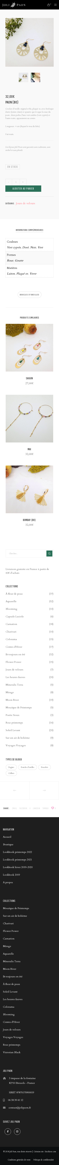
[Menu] (54, 4)
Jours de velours (25, 203)
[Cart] (47, 4)
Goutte (19, 261)
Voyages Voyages (16, 745)
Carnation (11, 624)
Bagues (11, 767)
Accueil (7, 837)
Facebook (23, 808)
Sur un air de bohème (18, 738)
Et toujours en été (15, 654)
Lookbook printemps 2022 (17, 852)
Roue (10, 261)
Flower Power (13, 662)
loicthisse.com (50, 1151)
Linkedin (36, 808)
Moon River (12, 700)
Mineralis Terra (14, 685)
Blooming (11, 609)
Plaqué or (22, 274)
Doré (25, 247)
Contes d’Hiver (11, 1022)
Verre (33, 274)
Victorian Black (11, 1052)
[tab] (29, 230)
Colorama (11, 639)
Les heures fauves (15, 677)
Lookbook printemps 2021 (17, 859)
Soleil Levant (13, 730)
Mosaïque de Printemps (19, 707)
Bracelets (44, 767)
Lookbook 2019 (11, 875)
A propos (8, 882)
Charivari (11, 631)
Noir (33, 247)
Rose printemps (14, 722)
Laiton (11, 274)
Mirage (10, 692)
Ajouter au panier (23, 188)
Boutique (8, 844)
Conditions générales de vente (19, 1160)
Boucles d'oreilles (29, 295)
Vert (40, 247)
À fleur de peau (14, 594)
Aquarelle (11, 601)
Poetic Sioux (12, 715)
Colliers (11, 773)
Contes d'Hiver (14, 647)
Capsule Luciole (15, 616)
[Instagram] (17, 1131)
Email (14, 808)
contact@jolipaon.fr (20, 1107)
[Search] (49, 554)
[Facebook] (8, 1131)
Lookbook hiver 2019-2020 (18, 867)
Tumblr (45, 808)
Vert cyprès (14, 247)
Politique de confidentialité (43, 1160)
